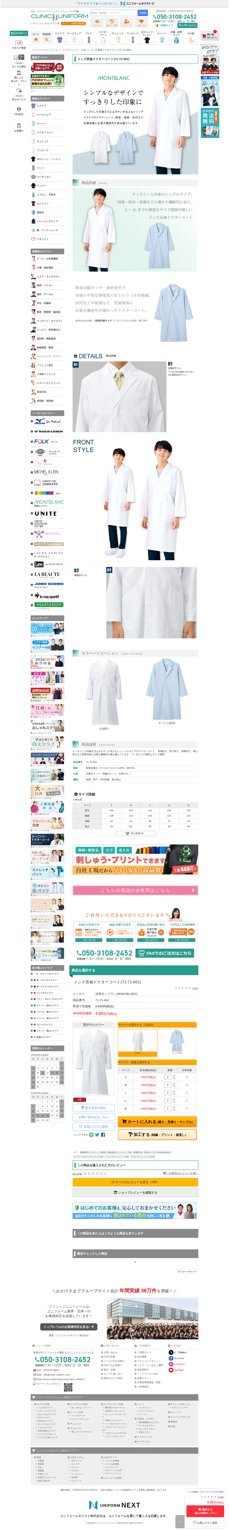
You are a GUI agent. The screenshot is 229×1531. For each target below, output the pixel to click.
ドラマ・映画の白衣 (42, 960)
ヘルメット (76, 1481)
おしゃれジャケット (42, 928)
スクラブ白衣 (43, 1404)
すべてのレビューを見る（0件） (137, 1182)
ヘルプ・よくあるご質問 (150, 1365)
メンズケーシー (78, 1415)
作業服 (41, 1461)
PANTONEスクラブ (46, 1431)
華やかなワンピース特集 (44, 911)
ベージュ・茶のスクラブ (48, 1018)
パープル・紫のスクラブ (48, 1012)
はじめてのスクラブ (42, 749)
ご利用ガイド (144, 1352)
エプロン (75, 1470)
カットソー (176, 1412)
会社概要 (142, 1356)
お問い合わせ (188, 25)
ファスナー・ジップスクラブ (46, 765)
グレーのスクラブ (45, 1024)
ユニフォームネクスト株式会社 (72, 1335)
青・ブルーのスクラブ (47, 980)
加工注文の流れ (95, 1108)
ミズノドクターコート (115, 1436)
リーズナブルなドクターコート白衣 (88, 1157)
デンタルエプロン (146, 1425)
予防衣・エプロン (146, 1419)
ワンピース (132, 33)
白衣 (173, 1426)
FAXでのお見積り (113, 1365)
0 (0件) (195, 988)
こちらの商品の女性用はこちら (135, 890)
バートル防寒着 (112, 1464)
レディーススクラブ (47, 1411)
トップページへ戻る (147, 1373)
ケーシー (75, 1467)
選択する (205, 1511)
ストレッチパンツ (41, 879)
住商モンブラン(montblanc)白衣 (157, 1152)
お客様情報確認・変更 (149, 1382)
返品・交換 (109, 1369)
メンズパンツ (144, 1407)
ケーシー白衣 (76, 1412)
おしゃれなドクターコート (45, 847)
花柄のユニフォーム (42, 717)
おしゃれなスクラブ (42, 733)
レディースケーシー (80, 1419)
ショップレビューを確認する (137, 1192)
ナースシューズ (145, 1437)
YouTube (179, 1370)
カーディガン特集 (41, 863)
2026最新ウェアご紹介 (43, 668)
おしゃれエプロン (146, 1429)
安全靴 (74, 1477)
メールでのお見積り (114, 1361)
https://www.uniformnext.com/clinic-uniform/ (61, 1379)
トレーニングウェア (180, 1417)
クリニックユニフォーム (67, 1306)
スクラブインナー (41, 652)
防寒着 (41, 1464)
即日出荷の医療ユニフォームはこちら (47, 89)
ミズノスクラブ (45, 1427)
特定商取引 (143, 1369)
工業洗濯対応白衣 (41, 814)
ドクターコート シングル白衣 (142, 1157)
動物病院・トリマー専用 (44, 701)
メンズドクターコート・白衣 (117, 1157)
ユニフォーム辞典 (112, 1478)
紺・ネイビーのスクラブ (48, 986)
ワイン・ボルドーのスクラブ (50, 999)
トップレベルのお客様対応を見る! (67, 1326)
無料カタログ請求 (113, 1378)
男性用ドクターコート (115, 1407)
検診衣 (174, 1421)
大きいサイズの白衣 (42, 798)
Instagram (179, 1364)
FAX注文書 (109, 1356)
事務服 (41, 1470)
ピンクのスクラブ (45, 993)
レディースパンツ (146, 1411)
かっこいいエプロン (42, 944)
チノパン (142, 1414)
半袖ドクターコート (114, 1420)
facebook (179, 1358)
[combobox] (114, 13)
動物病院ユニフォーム (89, 1152)
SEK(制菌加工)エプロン (149, 1422)
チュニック (118, 33)
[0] (210, 43)
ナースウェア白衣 (79, 1404)
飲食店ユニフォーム (47, 1477)
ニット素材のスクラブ (43, 782)
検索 (142, 13)
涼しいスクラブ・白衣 (43, 636)
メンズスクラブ (45, 1407)
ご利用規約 (143, 1386)
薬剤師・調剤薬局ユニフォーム (113, 1152)
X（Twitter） (181, 1352)
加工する (159, 1134)
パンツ (140, 1404)
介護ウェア (43, 1474)
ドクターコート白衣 (113, 1404)
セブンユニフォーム (113, 1473)
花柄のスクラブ (44, 1037)
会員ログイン (144, 1378)
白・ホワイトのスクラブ (47, 974)
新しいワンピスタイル (81, 1432)
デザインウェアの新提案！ (45, 684)
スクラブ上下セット (47, 1434)
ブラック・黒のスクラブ (48, 1031)
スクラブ (75, 1464)
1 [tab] (135, 1262)
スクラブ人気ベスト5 (47, 1437)
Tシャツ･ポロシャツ (181, 1404)
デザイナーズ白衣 (41, 830)
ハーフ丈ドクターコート (116, 1424)
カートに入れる (160, 1121)
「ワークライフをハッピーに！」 (97, 3)
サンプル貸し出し (113, 1373)
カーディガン (143, 1441)
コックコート (77, 1474)
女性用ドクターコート (115, 1411)
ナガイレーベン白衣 (113, 1470)
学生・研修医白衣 (135, 1152)
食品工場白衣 (44, 1481)
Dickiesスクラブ (45, 1421)
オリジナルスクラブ (47, 1424)
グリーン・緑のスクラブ (48, 1005)
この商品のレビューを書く (182, 1173)
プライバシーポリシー (149, 1361)
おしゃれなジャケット (81, 1407)
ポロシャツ (76, 1461)
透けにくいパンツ (41, 895)
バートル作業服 (112, 1461)
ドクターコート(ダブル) (115, 1433)
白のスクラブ (44, 1417)
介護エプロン (144, 1432)
